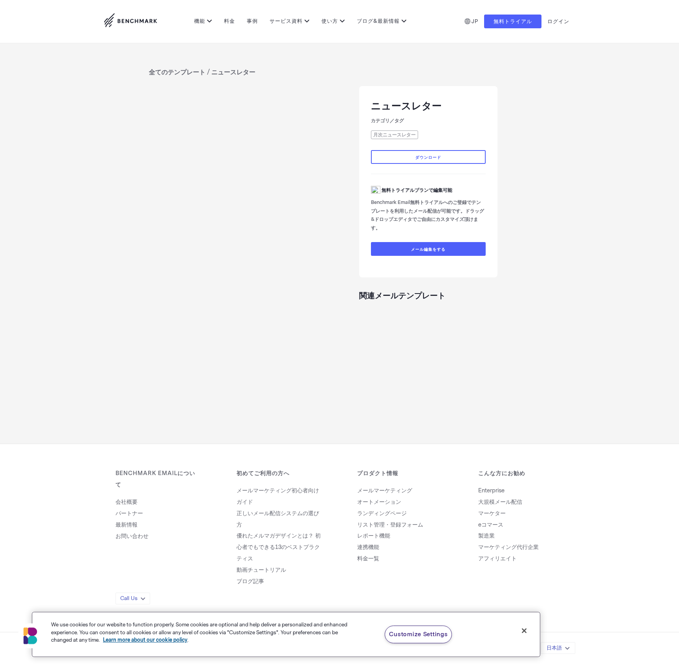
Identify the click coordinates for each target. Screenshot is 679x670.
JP (475, 21)
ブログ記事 (250, 581)
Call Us (129, 598)
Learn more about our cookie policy (145, 640)
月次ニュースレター (394, 135)
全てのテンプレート (177, 72)
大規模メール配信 (500, 502)
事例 (252, 21)
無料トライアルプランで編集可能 (417, 190)
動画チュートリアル (261, 570)
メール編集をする (428, 249)
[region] (286, 634)
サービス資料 (286, 21)
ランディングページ (382, 513)
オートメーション (379, 502)
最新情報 (127, 524)
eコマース (490, 524)
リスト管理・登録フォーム (390, 524)
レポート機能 (373, 535)
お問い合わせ (132, 536)
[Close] (524, 630)
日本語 (554, 648)
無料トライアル (513, 21)
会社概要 (127, 502)
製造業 (486, 535)
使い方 (329, 21)
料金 (229, 21)
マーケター (492, 513)
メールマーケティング (384, 490)
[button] (30, 635)
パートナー (129, 513)
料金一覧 (368, 558)
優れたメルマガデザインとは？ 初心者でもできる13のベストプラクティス (279, 547)
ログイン (558, 21)
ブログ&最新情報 (378, 21)
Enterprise (491, 490)
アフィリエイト (497, 558)
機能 (199, 21)
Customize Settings (418, 634)
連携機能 (368, 547)
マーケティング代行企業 (508, 547)
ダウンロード (428, 157)
